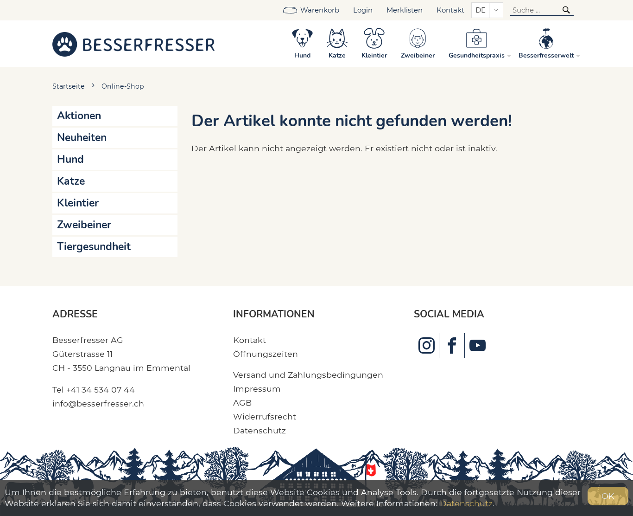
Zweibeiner (84, 225)
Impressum (257, 388)
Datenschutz (259, 430)
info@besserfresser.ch (98, 403)
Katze (71, 181)
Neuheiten (82, 137)
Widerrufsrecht (264, 416)
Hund (70, 159)
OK (607, 496)
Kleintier (78, 203)
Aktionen (79, 116)
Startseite (68, 86)
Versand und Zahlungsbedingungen (308, 375)
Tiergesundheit (94, 246)
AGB (242, 402)
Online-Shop (122, 86)
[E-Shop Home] (133, 43)
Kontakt (450, 10)
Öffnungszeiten (265, 354)
